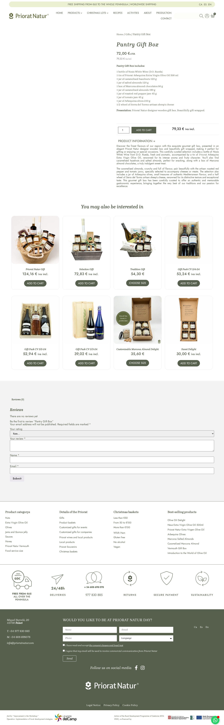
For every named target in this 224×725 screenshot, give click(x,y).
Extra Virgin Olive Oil (16, 522)
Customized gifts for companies (75, 532)
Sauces (8, 536)
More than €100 (122, 527)
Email (14, 466)
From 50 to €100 (122, 522)
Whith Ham (119, 533)
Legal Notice (93, 705)
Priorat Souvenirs (68, 547)
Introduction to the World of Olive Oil (187, 553)
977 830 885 (94, 595)
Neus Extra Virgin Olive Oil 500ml (185, 525)
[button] (168, 140)
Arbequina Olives (176, 534)
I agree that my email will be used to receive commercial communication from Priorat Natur (111, 651)
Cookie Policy (130, 705)
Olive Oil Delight (176, 520)
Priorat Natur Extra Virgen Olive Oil (186, 529)
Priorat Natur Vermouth (17, 546)
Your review (18, 438)
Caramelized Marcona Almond (183, 543)
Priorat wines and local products (75, 537)
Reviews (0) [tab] (18, 399)
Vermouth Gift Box (177, 548)
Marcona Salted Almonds (181, 539)
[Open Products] (81, 13)
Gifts (128, 34)
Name (14, 455)
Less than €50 (121, 518)
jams (140, 171)
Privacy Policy (111, 705)
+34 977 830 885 (19, 631)
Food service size (14, 551)
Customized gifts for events (73, 527)
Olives (8, 527)
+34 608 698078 (20, 637)
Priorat (203, 154)
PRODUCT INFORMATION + (136, 141)
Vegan (117, 547)
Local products (67, 542)
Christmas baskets (68, 551)
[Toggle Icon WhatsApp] (215, 720)
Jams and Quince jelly (16, 532)
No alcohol (119, 542)
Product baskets (67, 522)
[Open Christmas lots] (107, 13)
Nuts (7, 518)
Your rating (16, 429)
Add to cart (143, 130)
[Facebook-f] (136, 668)
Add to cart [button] (35, 283)
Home (120, 34)
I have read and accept (94, 645)
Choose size (137, 283)
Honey (8, 541)
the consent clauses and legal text (106, 645)
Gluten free (119, 537)
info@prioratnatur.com (20, 643)
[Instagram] (142, 668)
